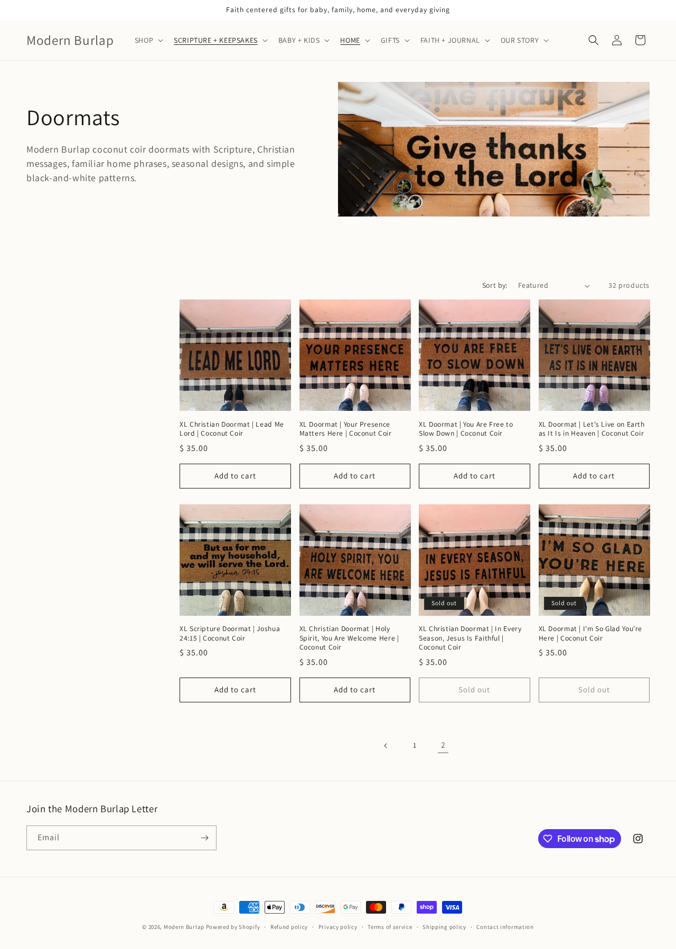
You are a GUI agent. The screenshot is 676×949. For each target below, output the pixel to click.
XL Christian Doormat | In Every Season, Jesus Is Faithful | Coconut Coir (470, 638)
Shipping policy (444, 927)
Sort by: (495, 285)
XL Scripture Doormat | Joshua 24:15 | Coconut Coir (230, 633)
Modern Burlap (184, 927)
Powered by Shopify (233, 927)
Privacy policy (338, 927)
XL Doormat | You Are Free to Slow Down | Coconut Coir (466, 429)
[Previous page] (386, 745)
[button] (147, 40)
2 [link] (443, 744)
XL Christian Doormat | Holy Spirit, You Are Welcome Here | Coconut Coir (349, 638)
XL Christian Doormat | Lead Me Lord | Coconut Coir (232, 429)
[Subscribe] (204, 837)
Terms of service (390, 927)
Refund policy (289, 927)
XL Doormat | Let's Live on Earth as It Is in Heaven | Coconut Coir (592, 429)
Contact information (504, 927)
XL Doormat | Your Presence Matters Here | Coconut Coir (345, 429)
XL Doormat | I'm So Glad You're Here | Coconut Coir (591, 633)
